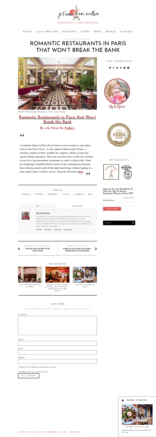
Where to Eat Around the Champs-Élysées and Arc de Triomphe (77, 248)
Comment (23, 315)
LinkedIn (79, 194)
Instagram (67, 229)
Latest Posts (77, 206)
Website (21, 358)
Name (21, 340)
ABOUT (27, 32)
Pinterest (53, 194)
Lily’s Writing (47, 32)
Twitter (39, 194)
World (111, 32)
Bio (38, 206)
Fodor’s (70, 128)
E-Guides (126, 32)
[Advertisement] (120, 249)
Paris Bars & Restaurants (77, 39)
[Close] (123, 401)
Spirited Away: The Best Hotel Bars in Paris (37, 248)
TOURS (85, 32)
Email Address (109, 200)
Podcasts (69, 32)
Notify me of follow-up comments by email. (38, 367)
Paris (98, 32)
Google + (66, 194)
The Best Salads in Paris (137, 427)
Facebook (26, 194)
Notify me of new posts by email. (34, 372)
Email (90, 194)
